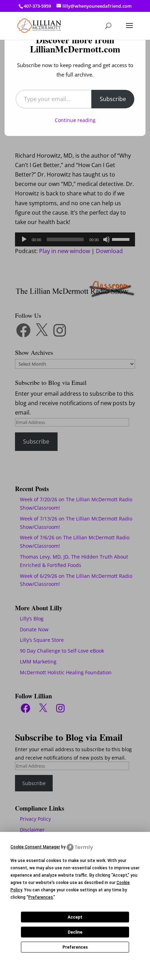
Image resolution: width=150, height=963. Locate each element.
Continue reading (75, 120)
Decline (75, 932)
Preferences (75, 947)
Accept (75, 917)
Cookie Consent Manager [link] (35, 847)
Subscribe (113, 99)
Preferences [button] (40, 897)
